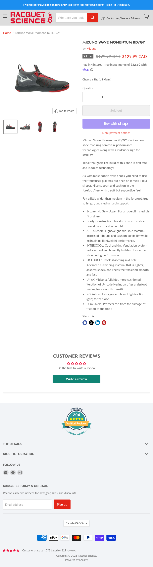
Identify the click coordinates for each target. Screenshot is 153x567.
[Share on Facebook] (84, 322)
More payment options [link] (116, 133)
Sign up (62, 504)
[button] (10, 127)
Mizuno (91, 48)
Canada (74, 523)
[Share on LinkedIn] (97, 322)
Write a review (76, 379)
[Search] (92, 17)
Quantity (87, 88)
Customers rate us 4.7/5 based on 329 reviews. (49, 550)
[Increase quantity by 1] (117, 97)
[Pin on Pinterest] (104, 322)
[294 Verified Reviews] (76, 437)
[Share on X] (91, 322)
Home (7, 33)
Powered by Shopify (76, 559)
